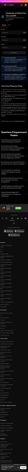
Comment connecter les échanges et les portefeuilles (6, 445)
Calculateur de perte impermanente (5, 347)
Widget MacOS (4, 412)
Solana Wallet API (4, 395)
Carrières (2, 320)
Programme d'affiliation (5, 260)
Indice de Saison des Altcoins (5, 375)
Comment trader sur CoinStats (5, 457)
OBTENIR (18, 208)
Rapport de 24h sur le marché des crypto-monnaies (5, 367)
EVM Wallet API (3, 397)
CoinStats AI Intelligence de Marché (6, 257)
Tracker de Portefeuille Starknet (5, 265)
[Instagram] (6, 219)
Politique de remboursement (4, 434)
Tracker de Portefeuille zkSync (5, 269)
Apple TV (2, 417)
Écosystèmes (3, 306)
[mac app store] (14, 234)
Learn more (21, 1)
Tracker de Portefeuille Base (5, 287)
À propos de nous (4, 335)
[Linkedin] (22, 219)
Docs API (2, 328)
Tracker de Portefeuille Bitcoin (5, 299)
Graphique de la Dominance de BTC (7, 371)
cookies (12, 466)
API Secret (3, 36)
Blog (1, 251)
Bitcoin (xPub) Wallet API (6, 402)
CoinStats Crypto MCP (5, 388)
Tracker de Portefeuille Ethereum (5, 284)
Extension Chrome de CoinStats (5, 409)
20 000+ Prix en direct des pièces (6, 379)
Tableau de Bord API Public (6, 330)
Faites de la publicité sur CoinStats (6, 323)
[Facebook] (14, 223)
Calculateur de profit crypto (6, 341)
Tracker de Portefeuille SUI (6, 302)
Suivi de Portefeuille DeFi (6, 262)
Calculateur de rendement (6, 344)
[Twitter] (2, 219)
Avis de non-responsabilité (6, 423)
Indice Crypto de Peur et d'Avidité (6, 360)
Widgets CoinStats (4, 363)
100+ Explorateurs (4, 382)
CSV (9, 25)
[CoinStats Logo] (8, 5)
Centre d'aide (3, 441)
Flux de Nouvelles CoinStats (7, 333)
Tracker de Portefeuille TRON (5, 295)
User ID (3, 44)
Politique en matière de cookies (5, 431)
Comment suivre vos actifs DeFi (6, 450)
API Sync (4, 25)
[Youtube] (25, 219)
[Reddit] (18, 219)
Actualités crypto (4, 254)
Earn (1, 249)
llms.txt (1, 390)
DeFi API (2, 400)
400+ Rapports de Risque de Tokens (6, 385)
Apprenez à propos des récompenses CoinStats (6, 461)
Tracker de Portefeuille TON (5, 291)
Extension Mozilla (4, 414)
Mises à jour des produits (6, 313)
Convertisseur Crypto (5, 350)
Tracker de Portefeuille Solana (5, 276)
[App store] (9, 231)
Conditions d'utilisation (5, 425)
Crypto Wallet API (4, 393)
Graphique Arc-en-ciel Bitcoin (5, 353)
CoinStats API (3, 326)
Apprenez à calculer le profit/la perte (5, 453)
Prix (1, 315)
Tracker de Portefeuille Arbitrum (5, 272)
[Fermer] (26, 1)
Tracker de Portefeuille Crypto (5, 246)
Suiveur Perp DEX (4, 304)
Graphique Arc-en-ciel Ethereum (5, 356)
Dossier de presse (4, 317)
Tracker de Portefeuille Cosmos (5, 280)
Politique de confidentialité (6, 428)
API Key (3, 29)
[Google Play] (19, 231)
